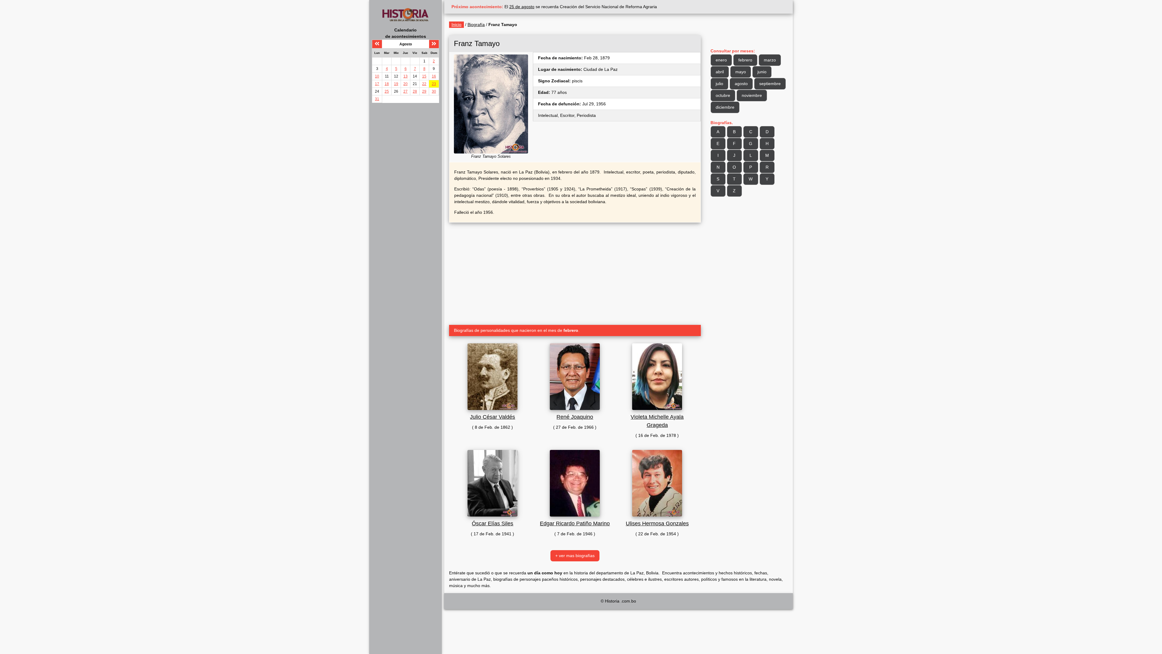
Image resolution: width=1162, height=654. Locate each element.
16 (434, 76)
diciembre (725, 107)
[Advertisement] (575, 271)
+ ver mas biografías (575, 555)
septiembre (770, 83)
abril (720, 71)
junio (761, 71)
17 (377, 84)
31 (377, 99)
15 (424, 76)
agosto (741, 83)
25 (387, 91)
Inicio (456, 24)
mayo (740, 71)
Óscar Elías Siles (492, 523)
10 (377, 76)
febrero (745, 60)
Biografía (476, 24)
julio (719, 83)
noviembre (752, 95)
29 (424, 91)
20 (405, 84)
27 (405, 91)
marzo (770, 60)
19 (396, 84)
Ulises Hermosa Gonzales (657, 523)
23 (434, 84)
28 (415, 91)
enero (721, 60)
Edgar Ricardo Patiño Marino (575, 523)
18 (387, 84)
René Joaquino (574, 417)
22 (424, 84)
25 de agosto (521, 6)
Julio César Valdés (492, 417)
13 (405, 76)
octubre (723, 95)
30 (434, 91)
